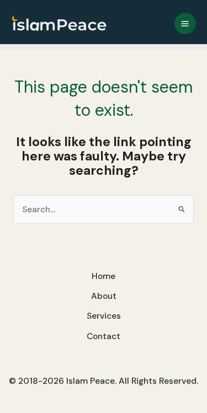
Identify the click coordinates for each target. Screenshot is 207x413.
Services (104, 315)
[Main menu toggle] (185, 23)
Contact (103, 336)
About (103, 296)
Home (103, 276)
